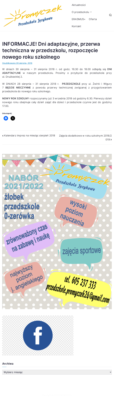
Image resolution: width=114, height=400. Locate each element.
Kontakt (76, 26)
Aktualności (79, 4)
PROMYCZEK (65, 395)
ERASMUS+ (79, 19)
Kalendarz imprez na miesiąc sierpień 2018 (29, 135)
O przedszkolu (80, 12)
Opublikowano (17, 63)
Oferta (93, 19)
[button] (90, 12)
